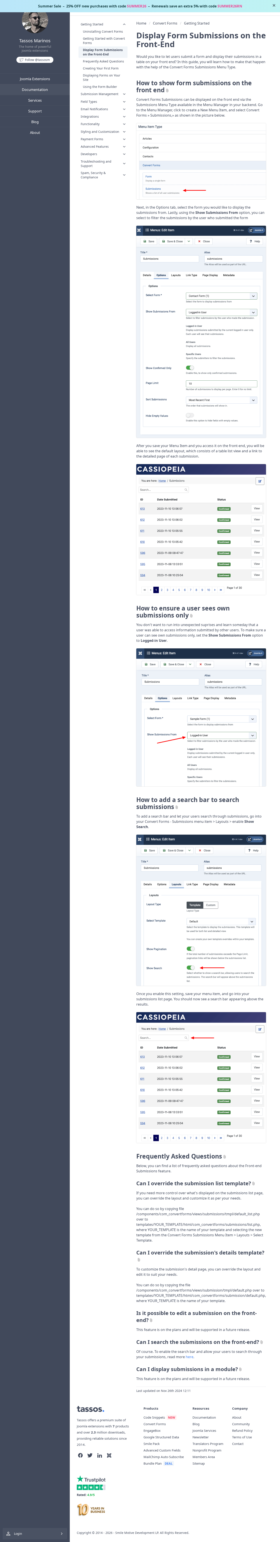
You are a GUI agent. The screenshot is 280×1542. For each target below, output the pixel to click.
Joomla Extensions (35, 78)
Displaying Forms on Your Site (101, 77)
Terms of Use (242, 1437)
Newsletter (200, 1437)
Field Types (89, 101)
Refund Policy (242, 1430)
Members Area (203, 1457)
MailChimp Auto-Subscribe (164, 1457)
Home (141, 23)
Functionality (90, 124)
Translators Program (207, 1443)
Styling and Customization (100, 132)
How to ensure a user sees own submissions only (183, 612)
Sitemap (198, 1463)
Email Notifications (94, 109)
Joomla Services (204, 1430)
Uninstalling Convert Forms (103, 31)
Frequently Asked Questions (103, 61)
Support (35, 111)
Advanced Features (95, 146)
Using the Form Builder (100, 87)
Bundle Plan (153, 1463)
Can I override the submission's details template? (200, 1252)
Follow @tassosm (37, 60)
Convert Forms (165, 23)
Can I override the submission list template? (193, 1183)
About (35, 132)
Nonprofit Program (206, 1450)
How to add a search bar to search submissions (187, 803)
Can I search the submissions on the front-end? (197, 1341)
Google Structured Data (161, 1437)
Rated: (86, 1495)
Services (35, 100)
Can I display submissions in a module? (187, 1369)
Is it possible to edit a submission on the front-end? (196, 1317)
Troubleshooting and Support (96, 163)
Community (241, 1424)
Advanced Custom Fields (162, 1450)
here (189, 1356)
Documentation (35, 89)
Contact (237, 1443)
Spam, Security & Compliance (93, 175)
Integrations (90, 116)
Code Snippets (154, 1417)
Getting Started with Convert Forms (104, 40)
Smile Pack (152, 1443)
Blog (35, 121)
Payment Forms (92, 139)
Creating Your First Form (101, 68)
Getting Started (92, 24)
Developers (89, 154)
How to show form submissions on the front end (194, 86)
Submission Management (99, 94)
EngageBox (152, 1430)
